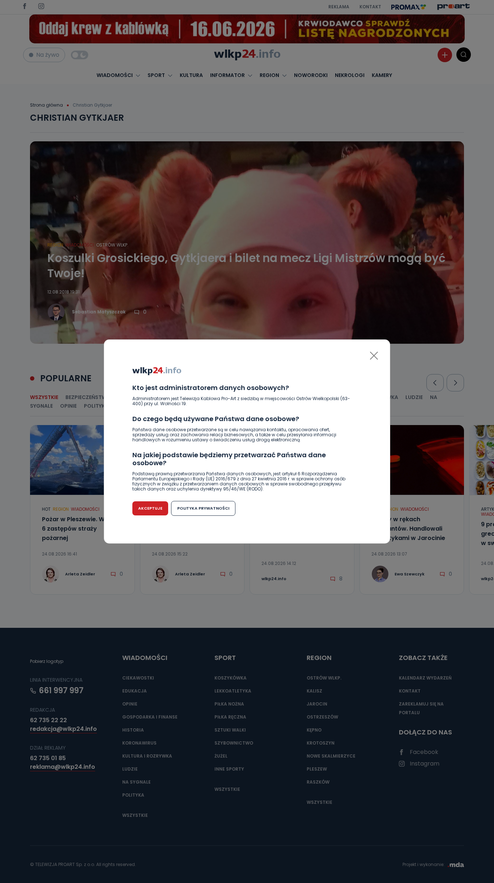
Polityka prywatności (203, 508)
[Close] (374, 355)
